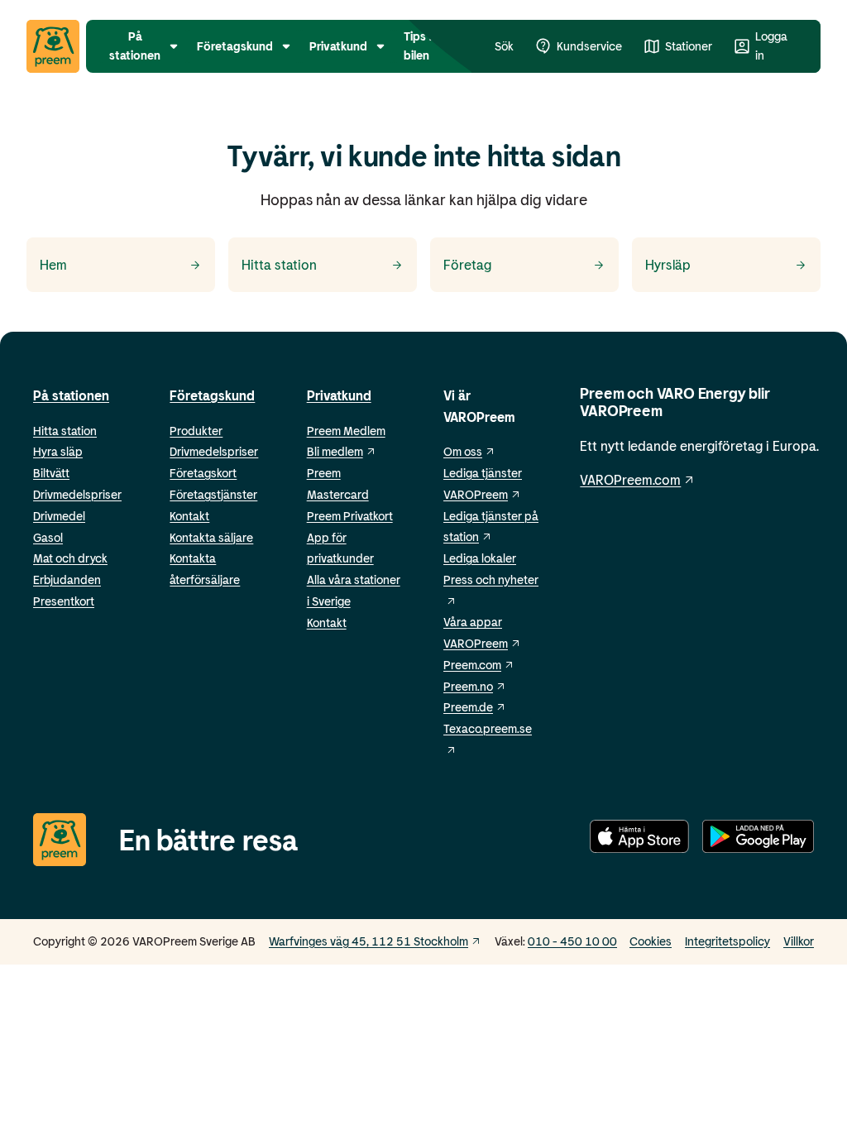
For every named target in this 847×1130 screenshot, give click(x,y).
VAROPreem (475, 643)
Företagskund (212, 395)
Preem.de (468, 707)
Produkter (196, 431)
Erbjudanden (67, 579)
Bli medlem (335, 451)
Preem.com (472, 665)
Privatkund (339, 395)
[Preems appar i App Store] (639, 839)
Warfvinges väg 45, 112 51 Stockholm (368, 941)
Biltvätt (51, 473)
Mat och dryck (70, 558)
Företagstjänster (213, 494)
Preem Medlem (346, 431)
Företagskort (203, 473)
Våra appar (472, 622)
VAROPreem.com (630, 479)
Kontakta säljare (211, 537)
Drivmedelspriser (77, 494)
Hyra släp (58, 451)
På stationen (71, 395)
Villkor (798, 941)
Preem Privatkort (350, 516)
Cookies (650, 941)
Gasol (48, 537)
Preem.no (468, 686)
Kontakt (189, 516)
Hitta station (65, 431)
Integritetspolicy (727, 941)
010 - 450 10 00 (572, 941)
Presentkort (63, 601)
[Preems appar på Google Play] (758, 839)
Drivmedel (59, 516)
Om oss (462, 451)
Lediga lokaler (479, 558)
